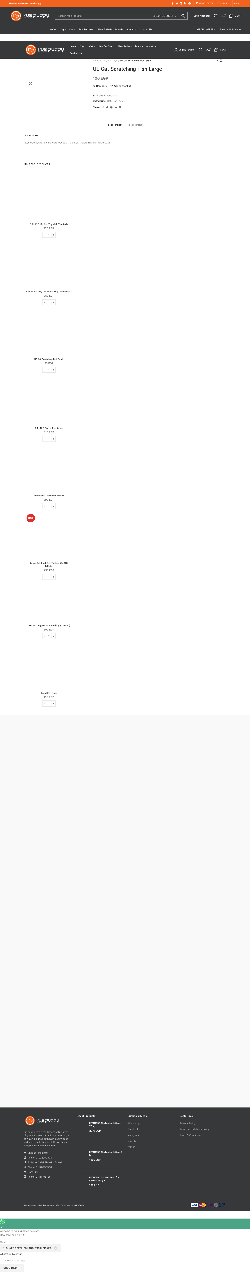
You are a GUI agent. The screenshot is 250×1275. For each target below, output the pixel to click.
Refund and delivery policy (194, 1129)
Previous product (218, 60)
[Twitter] (176, 3)
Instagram (133, 1135)
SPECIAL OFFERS (205, 29)
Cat (103, 60)
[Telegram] (189, 3)
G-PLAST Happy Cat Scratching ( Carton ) (49, 625)
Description (114, 125)
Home (96, 60)
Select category (163, 16)
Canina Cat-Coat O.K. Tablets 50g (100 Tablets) (49, 565)
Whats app (134, 1123)
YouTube (132, 1141)
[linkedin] (185, 3)
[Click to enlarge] (30, 83)
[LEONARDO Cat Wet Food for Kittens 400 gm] (81, 1184)
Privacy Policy (187, 1123)
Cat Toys (112, 60)
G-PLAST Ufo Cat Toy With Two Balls (49, 224)
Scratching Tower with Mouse (49, 495)
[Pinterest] (181, 3)
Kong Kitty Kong (49, 693)
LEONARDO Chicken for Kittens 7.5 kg (105, 1125)
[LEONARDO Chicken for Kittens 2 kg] (81, 1161)
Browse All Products (230, 29)
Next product (224, 60)
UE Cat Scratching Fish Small (48, 359)
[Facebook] (172, 3)
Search (183, 16)
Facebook (133, 1129)
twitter (131, 1146)
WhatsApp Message (11, 1253)
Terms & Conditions (190, 1135)
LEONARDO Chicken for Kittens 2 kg (105, 1154)
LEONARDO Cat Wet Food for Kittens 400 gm (104, 1179)
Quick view (70, 187)
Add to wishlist (122, 86)
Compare (101, 86)
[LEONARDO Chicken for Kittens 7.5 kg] (81, 1133)
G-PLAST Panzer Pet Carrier (49, 428)
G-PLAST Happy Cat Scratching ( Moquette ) (49, 291)
